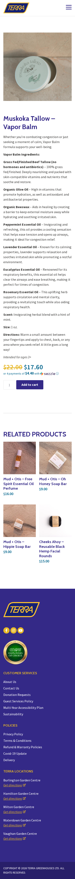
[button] (37, 373)
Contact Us (11, 688)
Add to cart (29, 384)
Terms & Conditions (17, 740)
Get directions (12, 785)
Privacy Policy (13, 734)
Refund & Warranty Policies (22, 747)
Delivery (9, 760)
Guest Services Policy (18, 701)
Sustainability (13, 714)
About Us (9, 682)
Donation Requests (17, 695)
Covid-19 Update (15, 753)
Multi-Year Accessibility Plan (23, 707)
